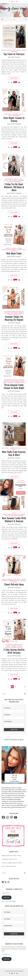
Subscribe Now (20, 492)
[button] (21, 481)
